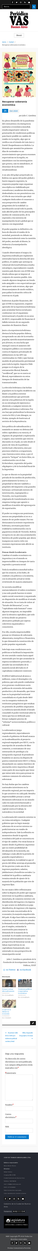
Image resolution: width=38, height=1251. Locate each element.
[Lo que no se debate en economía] (9, 1004)
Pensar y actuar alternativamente (8, 990)
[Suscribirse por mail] (29, 2)
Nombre (9, 1104)
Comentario (10, 1073)
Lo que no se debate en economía (6, 1012)
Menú (19, 35)
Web (7, 1127)
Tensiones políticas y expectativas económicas (25, 991)
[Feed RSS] (25, 2)
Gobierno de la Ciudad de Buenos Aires (17, 1205)
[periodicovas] (20, 2)
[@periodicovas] (12, 2)
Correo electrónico (10, 1115)
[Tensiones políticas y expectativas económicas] (25, 983)
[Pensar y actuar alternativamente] (9, 983)
